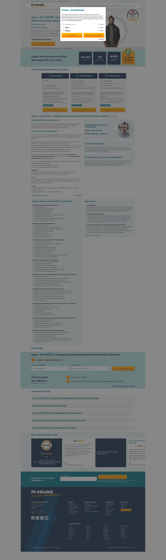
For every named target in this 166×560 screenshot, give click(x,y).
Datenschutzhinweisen (75, 20)
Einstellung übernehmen (94, 35)
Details (101, 24)
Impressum (101, 39)
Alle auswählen (72, 35)
